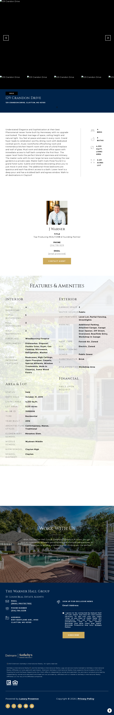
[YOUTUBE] (26, 706)
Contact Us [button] (57, 560)
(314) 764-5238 (18, 611)
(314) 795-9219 (57, 245)
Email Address (71, 605)
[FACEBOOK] (8, 706)
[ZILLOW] (32, 706)
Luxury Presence (29, 699)
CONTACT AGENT (57, 261)
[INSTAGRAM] (14, 706)
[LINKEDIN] (20, 706)
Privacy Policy (86, 699)
